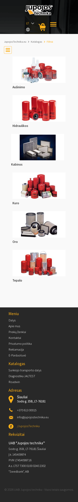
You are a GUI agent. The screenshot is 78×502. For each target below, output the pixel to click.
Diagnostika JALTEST (22, 376)
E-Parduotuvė (17, 355)
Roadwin (14, 382)
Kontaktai (15, 338)
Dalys (12, 320)
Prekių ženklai (17, 332)
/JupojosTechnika (28, 426)
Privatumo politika (20, 344)
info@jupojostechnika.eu (33, 417)
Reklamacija (16, 349)
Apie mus (14, 326)
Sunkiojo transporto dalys (25, 370)
